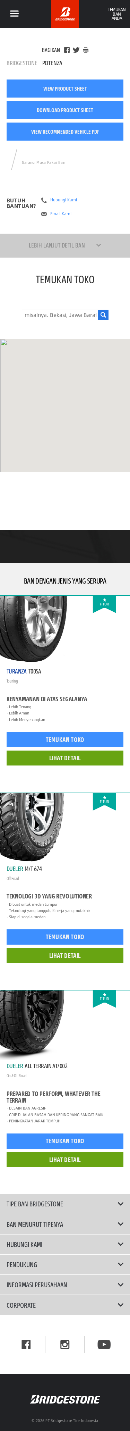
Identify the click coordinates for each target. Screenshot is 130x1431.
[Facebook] (67, 50)
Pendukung (22, 1264)
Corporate (21, 1304)
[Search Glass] (103, 315)
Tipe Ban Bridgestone (35, 1203)
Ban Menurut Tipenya (35, 1224)
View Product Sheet (65, 88)
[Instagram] (65, 1344)
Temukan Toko (65, 739)
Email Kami (60, 213)
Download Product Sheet (65, 110)
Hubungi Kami (63, 200)
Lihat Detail (64, 758)
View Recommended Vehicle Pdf (65, 131)
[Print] (85, 50)
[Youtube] (104, 1344)
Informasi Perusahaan (37, 1284)
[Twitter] (76, 50)
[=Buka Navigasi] (14, 14)
